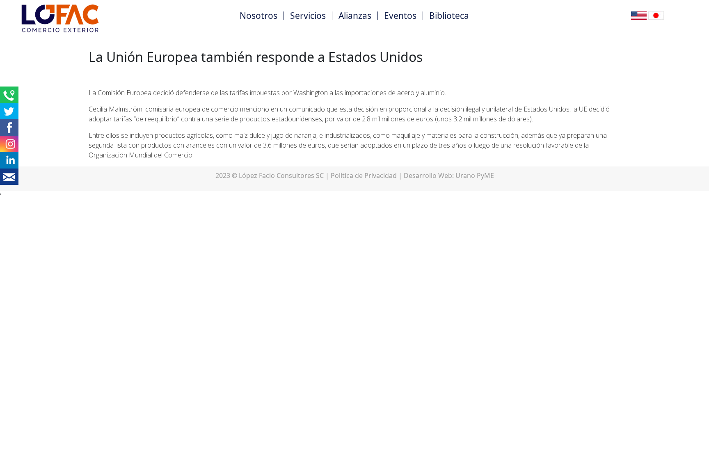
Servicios (308, 15)
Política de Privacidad (364, 175)
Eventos (400, 15)
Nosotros (258, 15)
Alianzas (354, 15)
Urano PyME (474, 175)
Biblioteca (449, 15)
